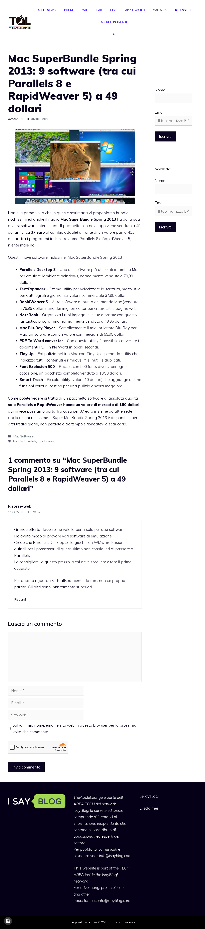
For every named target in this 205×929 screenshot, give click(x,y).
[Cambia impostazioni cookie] (8, 921)
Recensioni (183, 10)
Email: (160, 112)
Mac (85, 10)
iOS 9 (113, 10)
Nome (160, 90)
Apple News (47, 10)
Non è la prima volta (26, 212)
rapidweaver (46, 441)
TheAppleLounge (88, 797)
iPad (99, 10)
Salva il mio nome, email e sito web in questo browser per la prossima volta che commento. (75, 728)
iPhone (69, 10)
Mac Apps (160, 10)
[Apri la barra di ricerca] (114, 34)
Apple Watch (135, 10)
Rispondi (20, 599)
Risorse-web (19, 506)
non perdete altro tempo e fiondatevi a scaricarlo (83, 424)
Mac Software (23, 436)
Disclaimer (149, 808)
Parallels (30, 441)
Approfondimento (114, 22)
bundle (18, 441)
